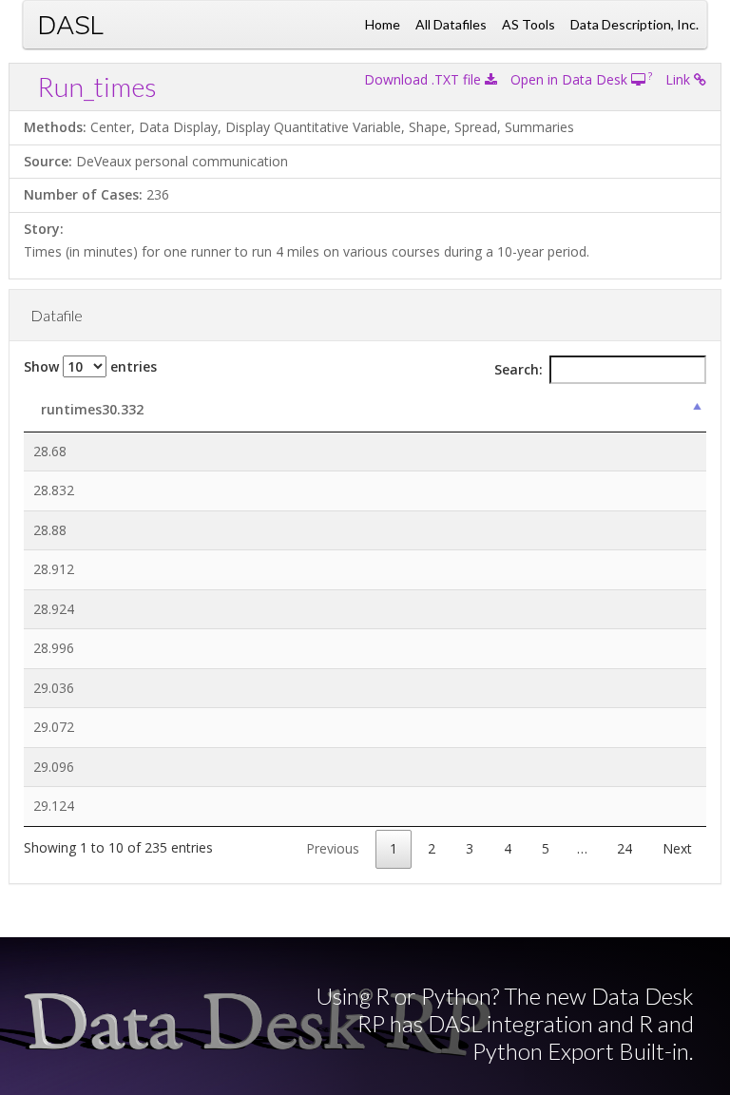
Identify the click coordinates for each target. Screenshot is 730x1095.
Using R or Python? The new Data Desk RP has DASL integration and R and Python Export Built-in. (505, 1023)
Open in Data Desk (570, 79)
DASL (71, 25)
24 (624, 848)
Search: (518, 369)
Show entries (90, 366)
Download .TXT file (424, 79)
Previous (332, 848)
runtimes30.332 (92, 409)
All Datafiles (451, 24)
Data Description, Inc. (634, 24)
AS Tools (528, 24)
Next (677, 848)
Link (679, 79)
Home (382, 24)
